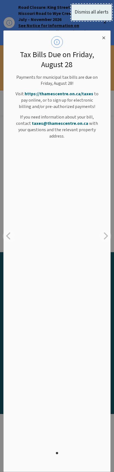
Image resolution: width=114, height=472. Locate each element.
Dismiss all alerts (91, 12)
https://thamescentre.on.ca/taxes (59, 94)
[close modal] (103, 37)
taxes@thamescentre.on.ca (60, 123)
